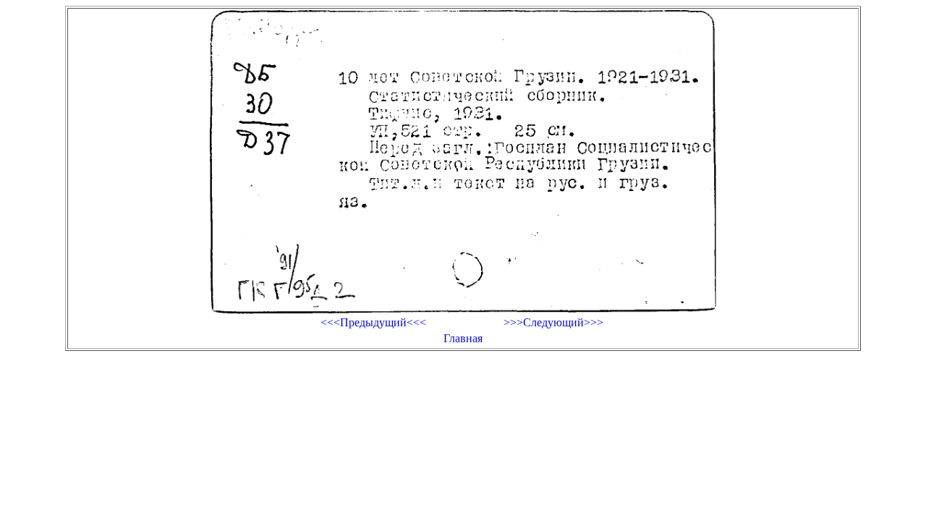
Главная (463, 338)
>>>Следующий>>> (553, 322)
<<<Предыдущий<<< (373, 322)
